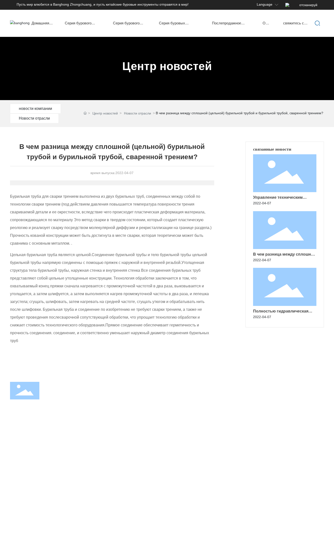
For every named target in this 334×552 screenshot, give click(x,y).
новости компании (35, 108)
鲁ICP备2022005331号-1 (253, 539)
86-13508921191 (298, 407)
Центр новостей (167, 66)
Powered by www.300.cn (297, 539)
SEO (320, 539)
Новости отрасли (34, 118)
